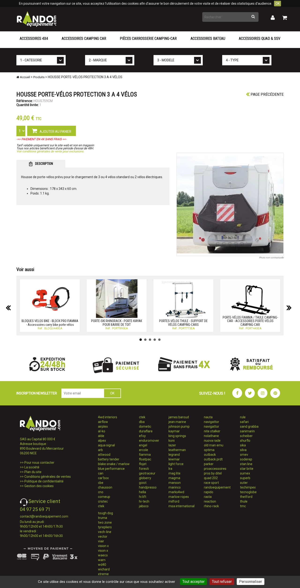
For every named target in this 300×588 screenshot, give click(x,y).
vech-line (104, 532)
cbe (100, 483)
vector (102, 536)
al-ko (101, 431)
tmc (243, 506)
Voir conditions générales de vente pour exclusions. (50, 151)
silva (243, 450)
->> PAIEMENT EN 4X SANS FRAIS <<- (41, 139)
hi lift (142, 497)
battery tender (108, 459)
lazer (172, 445)
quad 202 (211, 478)
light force (176, 464)
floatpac (145, 459)
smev (244, 454)
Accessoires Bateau (208, 38)
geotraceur (147, 473)
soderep (246, 459)
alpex (102, 440)
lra (170, 468)
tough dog (105, 513)
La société (31, 467)
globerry (145, 478)
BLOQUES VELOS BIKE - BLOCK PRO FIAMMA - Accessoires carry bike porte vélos (50, 322)
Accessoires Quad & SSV (259, 38)
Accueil (24, 77)
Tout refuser (222, 581)
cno (100, 492)
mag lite (174, 473)
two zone (105, 522)
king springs (177, 436)
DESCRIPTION (43, 163)
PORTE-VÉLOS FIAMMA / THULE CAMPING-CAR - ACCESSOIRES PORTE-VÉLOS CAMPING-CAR (250, 321)
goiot (142, 483)
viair (101, 541)
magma (174, 478)
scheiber (246, 436)
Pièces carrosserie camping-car (148, 38)
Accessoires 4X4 (34, 38)
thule (244, 501)
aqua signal (106, 445)
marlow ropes (179, 497)
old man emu (213, 445)
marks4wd (176, 492)
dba (142, 422)
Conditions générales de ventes (47, 476)
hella (142, 492)
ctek (101, 506)
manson (175, 483)
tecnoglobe (248, 492)
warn (101, 560)
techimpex (248, 487)
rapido (208, 492)
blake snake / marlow (114, 464)
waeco (103, 555)
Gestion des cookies (39, 486)
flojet (142, 464)
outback (210, 454)
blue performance (111, 468)
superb (245, 478)
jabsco (144, 506)
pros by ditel (213, 473)
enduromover (149, 440)
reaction (210, 501)
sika (243, 445)
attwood (104, 454)
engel (143, 445)
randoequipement (217, 487)
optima (209, 450)
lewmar (174, 459)
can (100, 473)
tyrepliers (105, 527)
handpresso (148, 487)
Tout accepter (193, 581)
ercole (143, 450)
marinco (175, 487)
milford (174, 501)
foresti (144, 468)
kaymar (174, 431)
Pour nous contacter (39, 462)
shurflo (245, 440)
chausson (105, 487)
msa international (182, 506)
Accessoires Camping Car (84, 38)
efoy (142, 436)
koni (172, 440)
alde (101, 436)
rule (243, 417)
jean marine (177, 422)
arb (100, 450)
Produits (39, 77)
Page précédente (267, 94)
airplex (103, 426)
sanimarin (247, 431)
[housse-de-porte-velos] (230, 204)
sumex (245, 473)
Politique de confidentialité (44, 481)
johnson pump (179, 426)
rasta (208, 497)
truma (102, 518)
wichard (104, 569)
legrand (174, 454)
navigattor (211, 422)
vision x (103, 546)
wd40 (102, 564)
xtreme (103, 574)
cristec (103, 501)
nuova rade (212, 440)
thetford (246, 497)
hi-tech (144, 501)
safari (244, 422)
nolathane (211, 436)
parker (209, 464)
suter (244, 483)
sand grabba (249, 426)
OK (277, 3)
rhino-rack (211, 506)
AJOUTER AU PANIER (55, 131)
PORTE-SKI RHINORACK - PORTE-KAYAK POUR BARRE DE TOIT (116, 322)
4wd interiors (107, 417)
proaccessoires (215, 468)
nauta (208, 417)
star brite (246, 468)
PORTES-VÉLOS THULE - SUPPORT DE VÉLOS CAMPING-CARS (183, 322)
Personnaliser (250, 581)
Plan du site (32, 472)
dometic (145, 426)
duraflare (146, 431)
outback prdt (213, 459)
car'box (103, 478)
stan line (246, 464)
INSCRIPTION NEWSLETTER (36, 393)
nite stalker (212, 431)
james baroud (179, 417)
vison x (103, 550)
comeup (104, 497)
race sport (211, 483)
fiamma (145, 454)
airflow (103, 422)
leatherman (177, 450)
